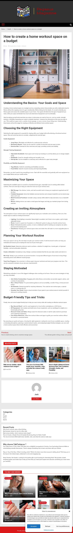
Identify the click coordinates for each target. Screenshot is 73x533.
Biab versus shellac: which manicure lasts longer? (12, 365)
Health (19, 46)
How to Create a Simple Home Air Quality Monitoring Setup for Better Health (24, 435)
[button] (69, 511)
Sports (5, 419)
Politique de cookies (49, 530)
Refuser (47, 526)
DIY (4, 414)
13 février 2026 (54, 373)
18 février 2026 (31, 373)
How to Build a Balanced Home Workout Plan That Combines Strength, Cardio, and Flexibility (59, 367)
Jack (6, 46)
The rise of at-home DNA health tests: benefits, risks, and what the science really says (35, 367)
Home (4, 418)
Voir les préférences (62, 526)
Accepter (34, 526)
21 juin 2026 (9, 496)
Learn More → (36, 399)
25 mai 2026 (8, 369)
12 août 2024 (12, 46)
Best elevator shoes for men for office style (15, 431)
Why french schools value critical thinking (14, 429)
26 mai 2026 (43, 496)
